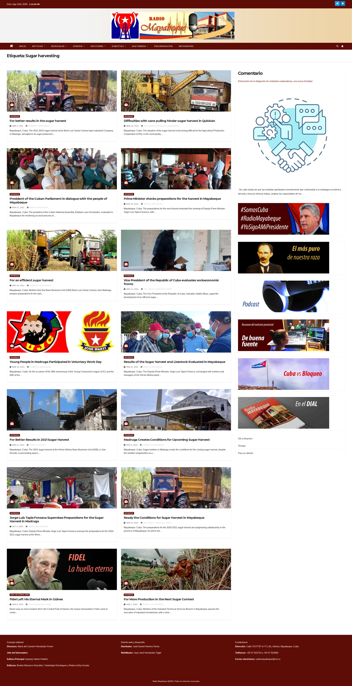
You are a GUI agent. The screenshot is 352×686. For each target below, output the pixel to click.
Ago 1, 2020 (132, 604)
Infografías (186, 46)
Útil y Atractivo (245, 438)
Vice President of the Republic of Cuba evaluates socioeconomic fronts (171, 282)
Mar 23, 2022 (132, 126)
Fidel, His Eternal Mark (19, 594)
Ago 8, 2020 (17, 604)
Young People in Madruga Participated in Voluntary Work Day (55, 362)
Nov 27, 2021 (18, 208)
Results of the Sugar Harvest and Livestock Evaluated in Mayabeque (174, 362)
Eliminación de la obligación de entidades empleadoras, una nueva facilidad (275, 81)
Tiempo (241, 446)
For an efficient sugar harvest (31, 280)
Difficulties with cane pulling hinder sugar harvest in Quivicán (169, 121)
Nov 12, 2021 (132, 289)
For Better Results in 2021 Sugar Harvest (39, 440)
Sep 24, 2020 (132, 523)
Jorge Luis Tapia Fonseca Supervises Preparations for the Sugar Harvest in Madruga (57, 519)
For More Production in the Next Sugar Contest (159, 599)
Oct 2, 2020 (17, 527)
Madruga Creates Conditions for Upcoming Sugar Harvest (167, 440)
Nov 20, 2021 (18, 286)
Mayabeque (14, 116)
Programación (163, 46)
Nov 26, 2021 (132, 204)
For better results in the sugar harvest (38, 121)
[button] (337, 46)
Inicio (22, 46)
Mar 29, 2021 (18, 367)
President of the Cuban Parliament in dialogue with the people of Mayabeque (58, 200)
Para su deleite (245, 453)
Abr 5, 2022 (17, 126)
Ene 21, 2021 (18, 445)
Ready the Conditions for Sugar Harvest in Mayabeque (164, 518)
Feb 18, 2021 (132, 367)
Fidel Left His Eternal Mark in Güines (36, 599)
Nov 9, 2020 (132, 445)
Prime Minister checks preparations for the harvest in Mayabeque (172, 199)
